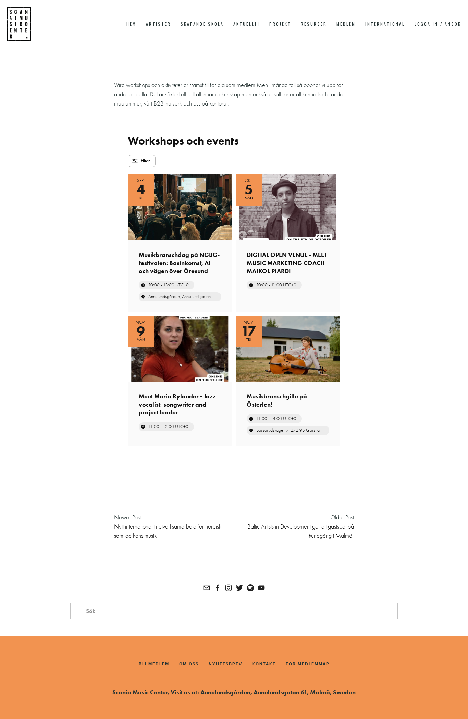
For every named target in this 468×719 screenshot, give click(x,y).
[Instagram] (228, 587)
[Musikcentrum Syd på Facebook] (217, 587)
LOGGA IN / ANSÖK (438, 24)
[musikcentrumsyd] (250, 587)
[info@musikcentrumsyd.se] (206, 587)
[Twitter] (239, 587)
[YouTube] (261, 587)
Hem (131, 24)
